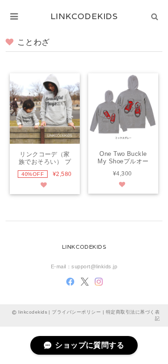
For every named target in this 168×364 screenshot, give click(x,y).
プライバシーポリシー (76, 312)
